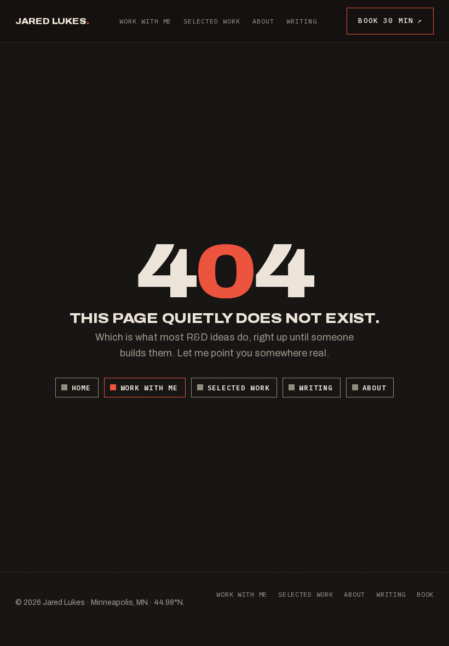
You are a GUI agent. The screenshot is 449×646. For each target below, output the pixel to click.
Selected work (211, 21)
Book (425, 594)
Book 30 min (390, 20)
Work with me (145, 21)
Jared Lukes (52, 21)
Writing (301, 21)
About (263, 21)
